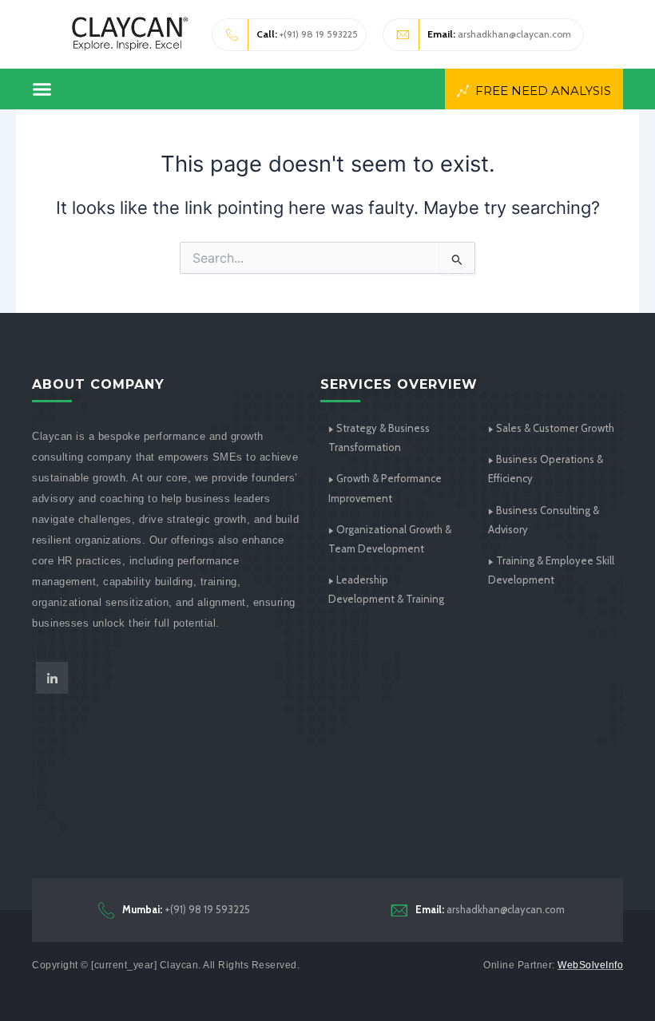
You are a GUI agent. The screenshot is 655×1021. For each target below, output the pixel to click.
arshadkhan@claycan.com (499, 34)
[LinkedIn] (52, 678)
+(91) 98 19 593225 (307, 34)
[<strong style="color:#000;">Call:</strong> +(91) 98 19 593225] (232, 34)
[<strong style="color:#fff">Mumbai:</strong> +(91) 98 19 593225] (106, 910)
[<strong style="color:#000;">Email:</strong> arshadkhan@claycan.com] (403, 34)
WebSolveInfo (590, 965)
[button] (42, 89)
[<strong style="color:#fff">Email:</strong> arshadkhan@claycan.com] (399, 910)
